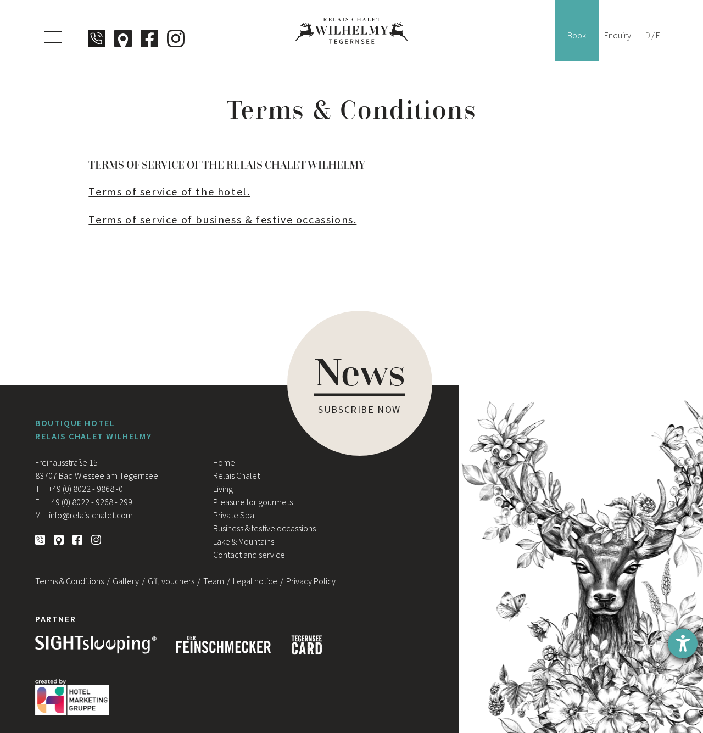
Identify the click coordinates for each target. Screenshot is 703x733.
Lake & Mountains (243, 541)
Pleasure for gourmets (253, 501)
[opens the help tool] (683, 643)
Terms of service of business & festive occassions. (222, 219)
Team (213, 580)
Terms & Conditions (69, 580)
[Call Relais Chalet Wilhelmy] (96, 38)
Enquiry (617, 35)
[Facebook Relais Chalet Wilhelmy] (149, 38)
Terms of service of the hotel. (169, 191)
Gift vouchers (171, 580)
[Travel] (123, 38)
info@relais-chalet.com (84, 515)
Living (223, 488)
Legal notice (255, 580)
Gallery (126, 580)
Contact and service (249, 554)
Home (224, 462)
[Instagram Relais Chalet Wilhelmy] (176, 38)
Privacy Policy (311, 580)
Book (576, 35)
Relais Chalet (236, 475)
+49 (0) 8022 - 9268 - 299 (83, 501)
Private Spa (233, 515)
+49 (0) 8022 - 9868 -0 (79, 488)
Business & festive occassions (264, 528)
